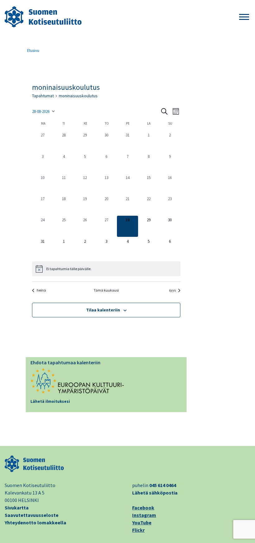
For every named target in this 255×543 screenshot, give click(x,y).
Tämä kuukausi (106, 290)
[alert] (106, 268)
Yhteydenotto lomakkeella (35, 522)
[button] (244, 17)
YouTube (141, 522)
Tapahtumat (43, 96)
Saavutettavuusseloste (31, 515)
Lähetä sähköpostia (155, 493)
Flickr (138, 530)
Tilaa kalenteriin (103, 310)
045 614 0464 (162, 485)
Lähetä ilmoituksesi (50, 401)
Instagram (144, 515)
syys (172, 290)
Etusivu (33, 50)
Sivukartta (17, 507)
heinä (41, 290)
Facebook (143, 507)
